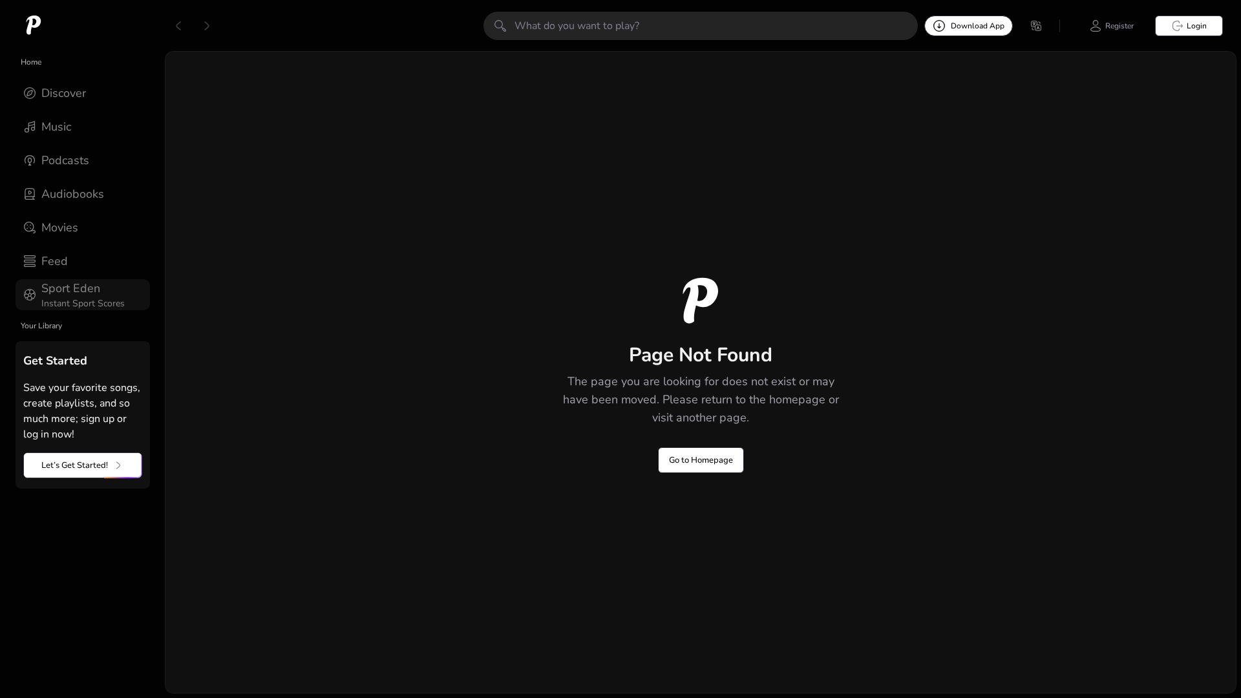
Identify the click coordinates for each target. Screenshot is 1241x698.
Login (1197, 26)
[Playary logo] (34, 26)
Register (1119, 26)
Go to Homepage (701, 460)
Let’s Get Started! (74, 465)
